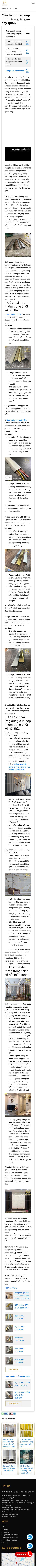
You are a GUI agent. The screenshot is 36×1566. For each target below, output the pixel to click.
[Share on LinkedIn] (15, 1413)
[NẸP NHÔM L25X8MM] (9, 1350)
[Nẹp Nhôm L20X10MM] (9, 1339)
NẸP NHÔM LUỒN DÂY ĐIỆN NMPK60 (22, 1395)
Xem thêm (13, 1369)
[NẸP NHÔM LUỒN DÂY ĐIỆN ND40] (9, 1384)
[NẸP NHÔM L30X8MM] (9, 1361)
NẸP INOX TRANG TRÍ (10, 1537)
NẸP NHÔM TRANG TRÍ (10, 1535)
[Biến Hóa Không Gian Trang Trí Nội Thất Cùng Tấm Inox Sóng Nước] (26, 1457)
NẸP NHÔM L (11, 1288)
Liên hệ (5, 1529)
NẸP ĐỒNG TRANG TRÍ (10, 1540)
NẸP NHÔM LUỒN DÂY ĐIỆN (18, 1376)
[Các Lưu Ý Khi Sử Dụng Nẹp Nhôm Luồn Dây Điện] (9, 1457)
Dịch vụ (5, 1543)
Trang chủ (5, 9)
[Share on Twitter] (7, 1413)
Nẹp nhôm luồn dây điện (17, 420)
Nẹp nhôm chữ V (14, 314)
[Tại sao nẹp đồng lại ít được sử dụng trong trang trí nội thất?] (26, 1430)
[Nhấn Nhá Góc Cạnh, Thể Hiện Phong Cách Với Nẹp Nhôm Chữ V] (9, 1430)
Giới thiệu (6, 1532)
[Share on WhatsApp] (3, 1413)
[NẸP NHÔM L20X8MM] (9, 1328)
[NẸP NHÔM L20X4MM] (9, 1317)
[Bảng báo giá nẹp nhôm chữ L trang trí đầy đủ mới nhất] (9, 1295)
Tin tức (14, 9)
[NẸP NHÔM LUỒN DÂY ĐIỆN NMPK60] (9, 1395)
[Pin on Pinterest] (12, 1413)
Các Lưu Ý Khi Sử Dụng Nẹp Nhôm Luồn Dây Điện (9, 1468)
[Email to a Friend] (10, 1413)
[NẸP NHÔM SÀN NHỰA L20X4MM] (9, 1306)
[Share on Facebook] (5, 1413)
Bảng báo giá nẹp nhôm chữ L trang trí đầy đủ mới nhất (22, 1295)
